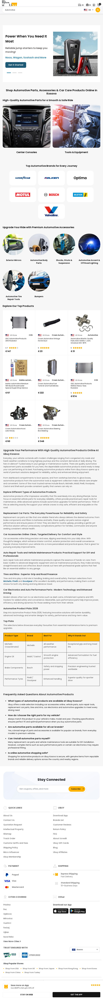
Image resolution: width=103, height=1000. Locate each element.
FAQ (55, 834)
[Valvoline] (51, 211)
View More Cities (11, 941)
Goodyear (28, 581)
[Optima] (80, 178)
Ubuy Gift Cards (61, 843)
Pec (5, 909)
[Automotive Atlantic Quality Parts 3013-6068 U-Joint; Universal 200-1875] (84, 323)
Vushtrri (7, 923)
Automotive (93, 335)
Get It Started (15, 64)
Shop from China (12, 972)
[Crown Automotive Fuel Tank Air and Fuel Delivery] (51, 368)
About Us (7, 815)
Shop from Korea (89, 968)
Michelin (7, 581)
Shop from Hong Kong (68, 968)
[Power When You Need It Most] (75, 53)
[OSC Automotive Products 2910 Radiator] (19, 323)
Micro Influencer (11, 852)
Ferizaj (6, 927)
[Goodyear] (22, 178)
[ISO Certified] (29, 955)
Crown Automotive (58, 335)
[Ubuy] (13, 5)
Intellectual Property (13, 829)
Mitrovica (7, 918)
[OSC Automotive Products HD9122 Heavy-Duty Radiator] (84, 368)
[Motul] (22, 194)
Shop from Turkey (32, 972)
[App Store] (61, 911)
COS (31, 335)
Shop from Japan (46, 968)
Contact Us (8, 820)
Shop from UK (29, 968)
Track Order (9, 838)
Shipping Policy (10, 847)
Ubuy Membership (12, 856)
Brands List (58, 820)
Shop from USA (12, 968)
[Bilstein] (80, 194)
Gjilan (6, 932)
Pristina (6, 904)
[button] (81, 5)
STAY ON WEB (26, 994)
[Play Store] (78, 911)
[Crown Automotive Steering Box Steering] (51, 413)
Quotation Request (12, 824)
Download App (60, 815)
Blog (55, 847)
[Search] (97, 10)
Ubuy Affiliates (60, 852)
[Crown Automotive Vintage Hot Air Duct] (51, 323)
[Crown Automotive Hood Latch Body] (19, 413)
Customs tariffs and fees (15, 843)
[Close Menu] (3, 5)
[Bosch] (51, 194)
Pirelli (15, 581)
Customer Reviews (62, 824)
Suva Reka (8, 936)
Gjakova (7, 914)
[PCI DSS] (9, 955)
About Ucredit (60, 838)
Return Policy (59, 829)
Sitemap (7, 834)
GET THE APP (76, 994)
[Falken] (51, 178)
